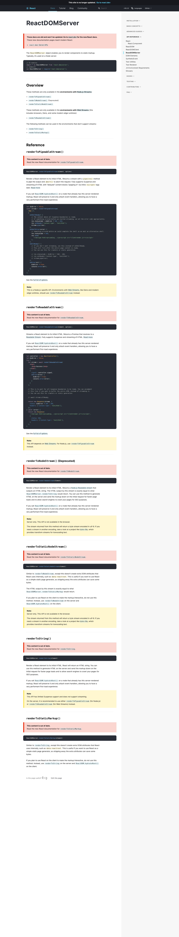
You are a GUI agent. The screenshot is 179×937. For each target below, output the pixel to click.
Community (82, 8)
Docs (52, 8)
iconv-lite (84, 529)
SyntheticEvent (132, 59)
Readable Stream (33, 337)
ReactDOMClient (132, 50)
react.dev (72, 37)
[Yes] (43, 777)
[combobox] (110, 8)
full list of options (40, 280)
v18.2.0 (126, 8)
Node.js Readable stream (81, 488)
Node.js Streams (84, 92)
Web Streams (83, 110)
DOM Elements (131, 56)
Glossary (129, 71)
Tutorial (62, 8)
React (128, 41)
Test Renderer (131, 65)
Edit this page (56, 778)
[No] (46, 777)
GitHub (147, 8)
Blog (71, 8)
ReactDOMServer (133, 53)
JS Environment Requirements (137, 68)
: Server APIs (38, 45)
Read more (35, 188)
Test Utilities (131, 62)
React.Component (135, 44)
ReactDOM (130, 47)
